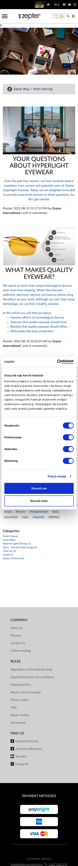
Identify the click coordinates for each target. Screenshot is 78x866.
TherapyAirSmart (39, 512)
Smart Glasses (10, 536)
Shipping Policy (21, 684)
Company (19, 620)
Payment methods (39, 796)
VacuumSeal (10, 517)
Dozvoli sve (39, 488)
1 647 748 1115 (57, 864)
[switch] (68, 437)
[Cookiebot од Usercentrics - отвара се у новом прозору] (57, 362)
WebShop (54, 517)
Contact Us (18, 643)
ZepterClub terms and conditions (32, 677)
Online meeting (21, 650)
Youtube (21, 756)
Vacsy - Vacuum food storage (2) (20, 547)
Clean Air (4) (9, 551)
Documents (18, 722)
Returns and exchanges (26, 692)
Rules (16, 661)
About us (16, 627)
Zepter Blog (21, 89)
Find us (17, 733)
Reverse (20, 512)
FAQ (13, 707)
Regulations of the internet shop (31, 669)
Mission (16, 635)
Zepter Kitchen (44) (13, 558)
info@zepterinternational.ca (27, 864)
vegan (25, 517)
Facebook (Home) (27, 741)
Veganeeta (38, 517)
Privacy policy (20, 699)
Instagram (22, 764)
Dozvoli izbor (39, 500)
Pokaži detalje (57, 476)
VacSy (55, 512)
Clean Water (9, 540)
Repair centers (20, 715)
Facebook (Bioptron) (29, 748)
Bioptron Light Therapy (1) (17, 544)
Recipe (8, 512)
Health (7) (8, 555)
